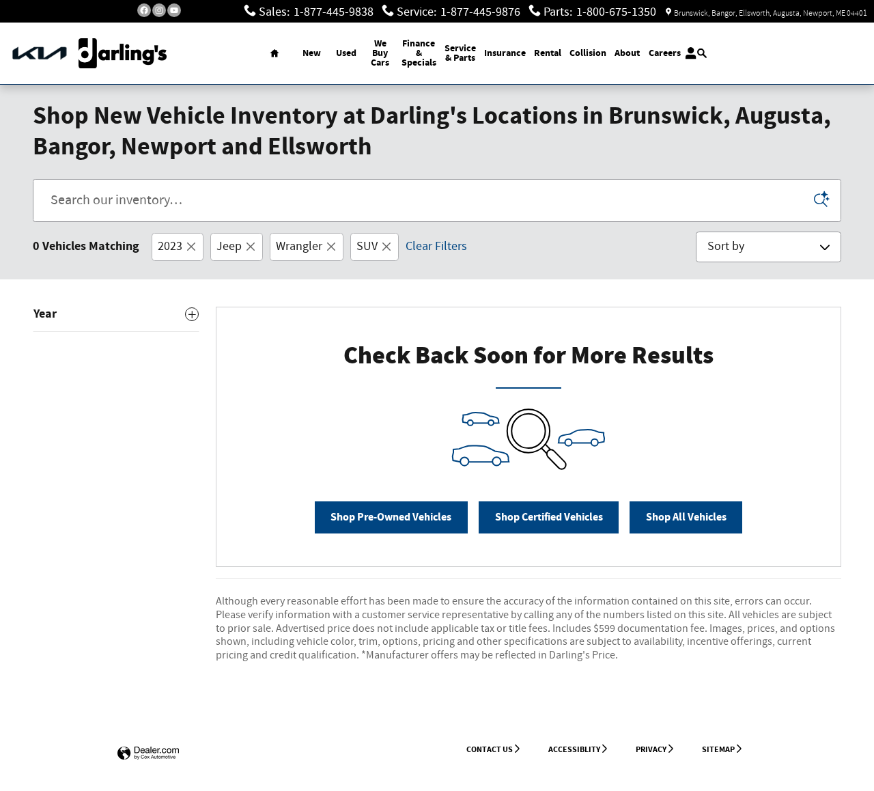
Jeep (229, 246)
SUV (367, 246)
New (311, 52)
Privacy (651, 749)
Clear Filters (436, 246)
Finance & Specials (418, 53)
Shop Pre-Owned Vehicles (390, 517)
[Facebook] (144, 10)
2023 (170, 246)
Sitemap (718, 749)
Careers (665, 52)
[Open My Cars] (687, 53)
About (627, 52)
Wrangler (299, 246)
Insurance (505, 52)
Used (346, 52)
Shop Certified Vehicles (549, 517)
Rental (547, 52)
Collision (587, 52)
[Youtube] (174, 10)
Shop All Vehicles (686, 517)
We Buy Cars (380, 53)
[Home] (39, 53)
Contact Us (489, 749)
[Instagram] (159, 10)
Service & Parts (460, 53)
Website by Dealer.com (148, 754)
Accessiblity (574, 749)
